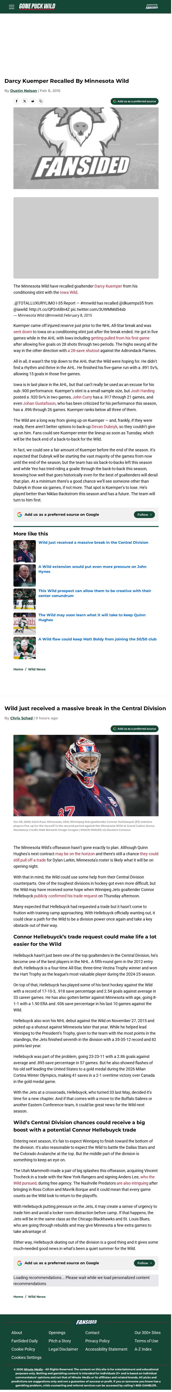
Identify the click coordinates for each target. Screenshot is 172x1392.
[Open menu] (11, 6)
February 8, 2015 (78, 315)
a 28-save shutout (83, 350)
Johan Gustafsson (39, 403)
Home (18, 669)
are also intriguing (132, 1183)
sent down (22, 331)
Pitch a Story (60, 1341)
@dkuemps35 (131, 303)
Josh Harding (143, 390)
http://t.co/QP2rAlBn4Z (49, 309)
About (16, 1332)
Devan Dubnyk (104, 426)
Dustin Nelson (23, 91)
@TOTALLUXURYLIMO (35, 303)
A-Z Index (143, 1349)
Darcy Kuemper (108, 286)
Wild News (36, 669)
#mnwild (88, 303)
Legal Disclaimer (63, 1349)
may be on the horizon (75, 853)
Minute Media (33, 1369)
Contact (92, 1332)
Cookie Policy (23, 1349)
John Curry (82, 397)
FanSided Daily (24, 1341)
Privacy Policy (97, 1341)
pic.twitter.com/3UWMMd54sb (98, 309)
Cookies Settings (26, 1357)
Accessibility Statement (106, 1349)
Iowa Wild (68, 292)
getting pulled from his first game (120, 338)
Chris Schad (21, 718)
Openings (57, 1332)
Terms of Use (146, 1341)
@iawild (20, 309)
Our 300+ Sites (148, 1332)
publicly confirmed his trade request (65, 895)
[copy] (41, 101)
